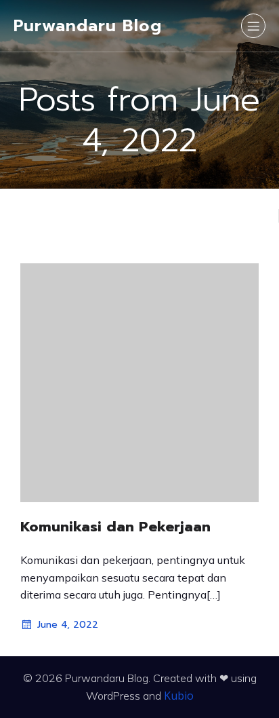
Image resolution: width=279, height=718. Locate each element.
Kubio (179, 695)
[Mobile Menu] (253, 26)
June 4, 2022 (67, 625)
